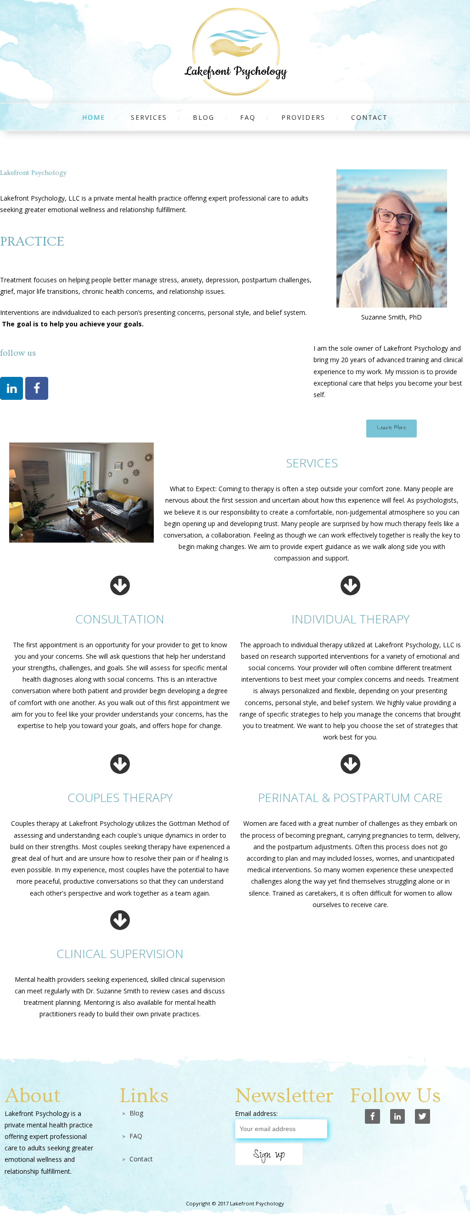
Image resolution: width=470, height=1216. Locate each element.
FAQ (248, 117)
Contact (369, 117)
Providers (303, 117)
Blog (203, 117)
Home (93, 117)
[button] (391, 428)
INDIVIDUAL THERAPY (350, 619)
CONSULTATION (119, 619)
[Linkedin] (11, 388)
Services (149, 117)
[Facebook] (36, 388)
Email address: (256, 1113)
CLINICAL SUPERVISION (120, 953)
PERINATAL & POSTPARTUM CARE (350, 797)
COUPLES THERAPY (120, 797)
